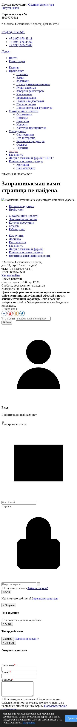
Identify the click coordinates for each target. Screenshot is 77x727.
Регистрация (17, 61)
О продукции (17, 131)
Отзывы (21, 144)
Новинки (22, 74)
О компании (24, 114)
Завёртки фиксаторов (30, 91)
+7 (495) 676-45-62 (20, 41)
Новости (21, 124)
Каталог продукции (21, 206)
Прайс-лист (16, 70)
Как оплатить (17, 242)
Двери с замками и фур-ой (26, 249)
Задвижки (22, 80)
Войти (13, 57)
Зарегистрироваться (45, 598)
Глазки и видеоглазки (30, 101)
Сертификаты (25, 134)
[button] (5, 51)
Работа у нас (17, 229)
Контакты (22, 164)
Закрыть (7, 638)
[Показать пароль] (38, 584)
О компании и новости (23, 111)
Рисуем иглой (10, 7)
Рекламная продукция (30, 141)
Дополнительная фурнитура (34, 107)
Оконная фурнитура (41, 4)
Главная (14, 67)
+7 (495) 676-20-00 (20, 45)
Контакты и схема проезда (26, 161)
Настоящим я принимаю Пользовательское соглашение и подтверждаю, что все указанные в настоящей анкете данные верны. (32, 702)
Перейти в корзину (27, 638)
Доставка (15, 239)
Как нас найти (10, 275)
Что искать (8, 318)
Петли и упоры (26, 104)
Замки (20, 77)
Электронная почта (13, 424)
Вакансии (22, 121)
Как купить (16, 235)
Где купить (16, 154)
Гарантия (22, 147)
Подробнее (29, 722)
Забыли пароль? (37, 588)
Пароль (6, 506)
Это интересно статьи (23, 219)
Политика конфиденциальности (29, 255)
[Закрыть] (2, 422)
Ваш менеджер (25, 168)
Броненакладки (26, 97)
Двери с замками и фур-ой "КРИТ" (31, 158)
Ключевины (24, 94)
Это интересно (25, 137)
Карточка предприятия (31, 127)
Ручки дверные (26, 87)
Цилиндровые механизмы (33, 84)
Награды (22, 117)
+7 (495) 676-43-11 (13, 32)
